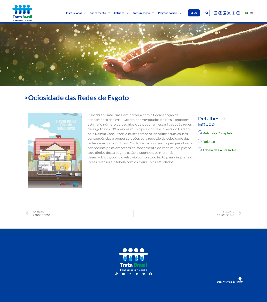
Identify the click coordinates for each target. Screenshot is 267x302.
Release (209, 142)
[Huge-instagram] (216, 13)
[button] (207, 13)
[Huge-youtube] (234, 13)
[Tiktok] (116, 274)
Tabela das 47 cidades (220, 150)
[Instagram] (130, 274)
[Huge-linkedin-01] (225, 13)
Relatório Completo (218, 133)
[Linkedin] (137, 274)
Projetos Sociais (167, 12)
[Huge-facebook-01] (238, 13)
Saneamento (98, 12)
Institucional (74, 12)
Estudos (119, 12)
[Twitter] (144, 274)
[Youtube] (123, 274)
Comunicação (141, 12)
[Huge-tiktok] (220, 13)
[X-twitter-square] (229, 13)
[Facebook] (151, 274)
